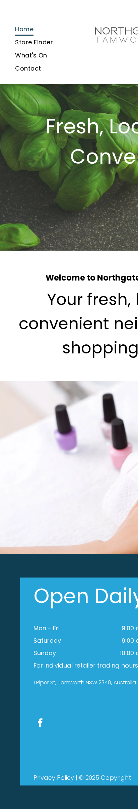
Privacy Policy (53, 777)
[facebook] (40, 723)
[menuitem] (24, 29)
